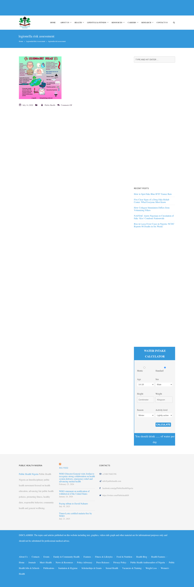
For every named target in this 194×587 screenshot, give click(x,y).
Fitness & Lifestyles (104, 556)
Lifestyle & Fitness (96, 22)
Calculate (163, 424)
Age (139, 379)
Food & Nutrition (124, 556)
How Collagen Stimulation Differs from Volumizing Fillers (151, 209)
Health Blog (141, 556)
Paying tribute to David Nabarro (73, 503)
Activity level (161, 409)
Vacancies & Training (132, 568)
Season (140, 409)
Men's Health (46, 562)
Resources (117, 22)
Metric (140, 370)
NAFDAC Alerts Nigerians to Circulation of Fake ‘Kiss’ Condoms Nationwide (154, 217)
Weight (159, 393)
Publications (48, 568)
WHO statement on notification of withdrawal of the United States (74, 492)
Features (87, 556)
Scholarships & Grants (92, 568)
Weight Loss (151, 568)
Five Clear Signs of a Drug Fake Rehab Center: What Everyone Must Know (151, 201)
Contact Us (162, 22)
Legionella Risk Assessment (35, 41)
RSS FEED (63, 467)
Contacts (35, 556)
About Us (64, 22)
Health (78, 22)
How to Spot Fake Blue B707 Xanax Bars (153, 193)
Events (46, 556)
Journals (32, 562)
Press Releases (102, 562)
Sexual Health (112, 568)
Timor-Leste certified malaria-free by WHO (75, 514)
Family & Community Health (66, 556)
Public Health (50, 105)
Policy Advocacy (84, 562)
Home (53, 22)
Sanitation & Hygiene (68, 568)
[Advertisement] (70, 7)
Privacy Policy (119, 562)
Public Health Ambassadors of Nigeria (147, 562)
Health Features (158, 556)
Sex (157, 379)
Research (146, 22)
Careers (132, 22)
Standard (160, 370)
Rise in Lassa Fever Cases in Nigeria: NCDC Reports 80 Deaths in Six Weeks (154, 225)
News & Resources (64, 562)
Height (140, 393)
